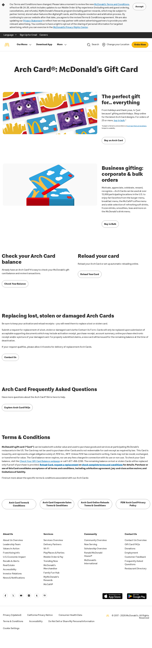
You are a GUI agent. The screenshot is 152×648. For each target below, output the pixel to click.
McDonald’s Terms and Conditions (111, 4)
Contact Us (10, 357)
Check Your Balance (15, 284)
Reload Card (46, 465)
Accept (139, 7)
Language (9, 35)
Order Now (140, 45)
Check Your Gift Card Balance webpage (40, 461)
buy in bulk (119, 121)
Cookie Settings (11, 628)
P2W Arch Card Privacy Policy (133, 504)
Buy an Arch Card (113, 141)
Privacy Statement (32, 21)
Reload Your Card (89, 274)
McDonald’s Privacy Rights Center (70, 27)
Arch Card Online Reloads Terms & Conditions (95, 504)
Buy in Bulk (110, 224)
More (59, 45)
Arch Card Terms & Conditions (137, 126)
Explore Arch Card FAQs (17, 408)
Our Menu (22, 45)
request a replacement (66, 465)
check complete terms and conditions (102, 465)
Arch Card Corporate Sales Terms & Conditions (57, 504)
